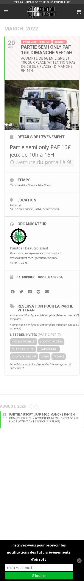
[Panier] (78, 12)
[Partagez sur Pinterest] (38, 292)
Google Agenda (50, 277)
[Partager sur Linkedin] (30, 292)
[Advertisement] (42, 488)
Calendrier (25, 277)
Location (26, 200)
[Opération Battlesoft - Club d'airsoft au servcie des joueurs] (42, 11)
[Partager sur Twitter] (21, 292)
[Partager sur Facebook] (12, 292)
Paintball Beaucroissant (29, 248)
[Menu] (5, 11)
